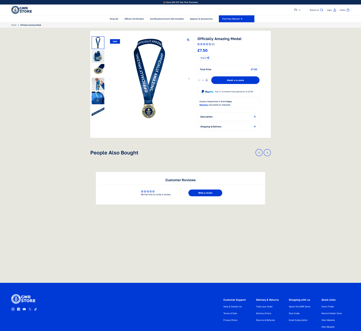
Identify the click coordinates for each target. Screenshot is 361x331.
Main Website (328, 320)
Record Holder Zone (332, 313)
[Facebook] (18, 309)
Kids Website (328, 327)
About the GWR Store (299, 306)
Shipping (203, 105)
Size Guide (294, 313)
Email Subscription (298, 320)
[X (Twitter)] (30, 309)
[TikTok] (35, 309)
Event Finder (328, 306)
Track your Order (264, 306)
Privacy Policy (230, 320)
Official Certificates (134, 18)
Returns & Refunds (265, 320)
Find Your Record (230, 18)
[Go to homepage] (21, 10)
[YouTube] (24, 309)
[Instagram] (13, 309)
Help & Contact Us (232, 306)
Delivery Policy (263, 313)
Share (203, 58)
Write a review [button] (205, 193)
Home (13, 25)
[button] (297, 10)
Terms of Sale (230, 313)
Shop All (114, 18)
